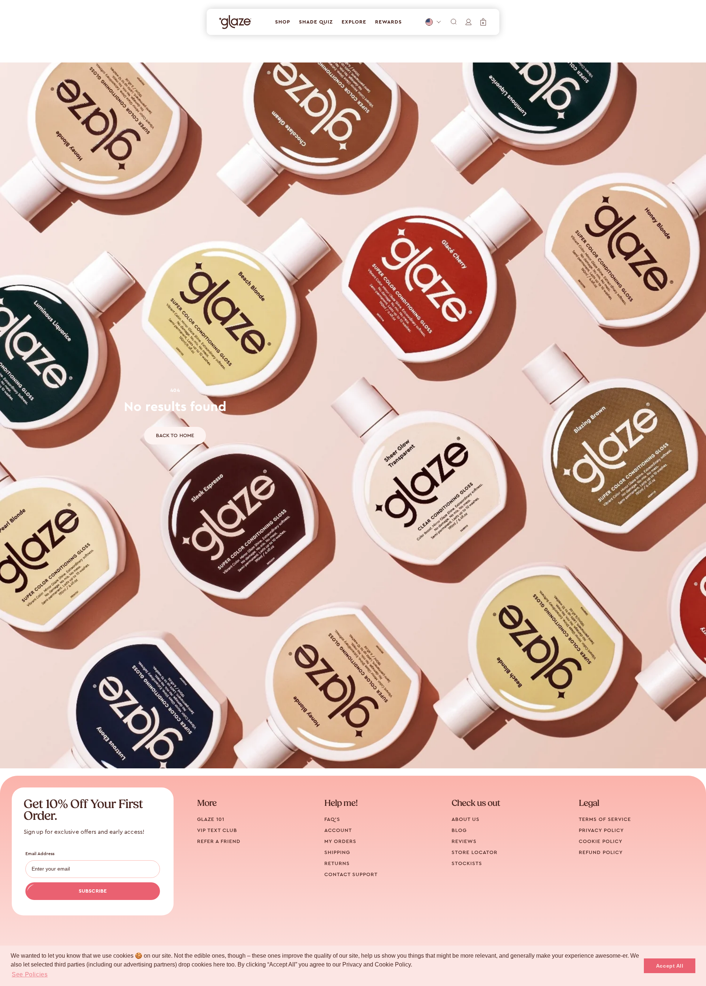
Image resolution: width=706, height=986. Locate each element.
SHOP (282, 22)
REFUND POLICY (601, 852)
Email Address (40, 853)
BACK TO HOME (175, 435)
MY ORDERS (340, 841)
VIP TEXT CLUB (217, 830)
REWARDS (388, 22)
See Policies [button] (30, 974)
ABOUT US (465, 819)
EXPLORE (354, 22)
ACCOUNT (338, 830)
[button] (483, 22)
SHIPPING (337, 852)
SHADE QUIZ (316, 22)
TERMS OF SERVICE (605, 819)
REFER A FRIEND (218, 841)
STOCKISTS (467, 863)
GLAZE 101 (210, 819)
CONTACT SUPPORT (351, 874)
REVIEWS (464, 841)
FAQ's (332, 819)
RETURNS (337, 863)
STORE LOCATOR (475, 852)
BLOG (459, 830)
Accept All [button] (670, 966)
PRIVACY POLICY (601, 830)
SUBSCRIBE (93, 891)
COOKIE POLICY (601, 841)
